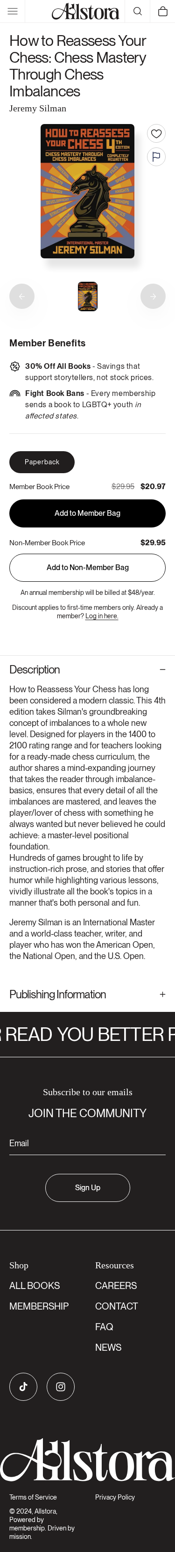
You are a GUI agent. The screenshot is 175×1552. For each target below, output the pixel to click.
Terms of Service (33, 1497)
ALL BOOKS (34, 1285)
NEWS (108, 1347)
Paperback (42, 462)
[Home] (86, 11)
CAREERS (116, 1285)
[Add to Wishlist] (156, 133)
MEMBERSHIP (39, 1306)
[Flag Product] (156, 156)
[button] (12, 11)
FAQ (104, 1326)
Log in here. (102, 616)
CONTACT (116, 1306)
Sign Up (87, 1187)
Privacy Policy (115, 1497)
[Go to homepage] (87, 1460)
